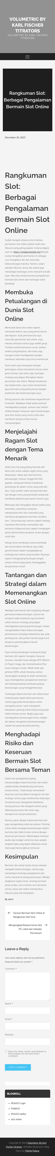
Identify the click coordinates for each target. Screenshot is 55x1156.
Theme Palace (32, 1150)
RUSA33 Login (18, 1103)
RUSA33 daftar (18, 1114)
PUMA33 (15, 1108)
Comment (11, 968)
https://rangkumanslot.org (26, 252)
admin (10, 899)
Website (9, 1034)
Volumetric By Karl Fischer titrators (27, 25)
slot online (16, 1119)
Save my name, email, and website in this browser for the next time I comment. (27, 1053)
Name (9, 1003)
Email (8, 1019)
